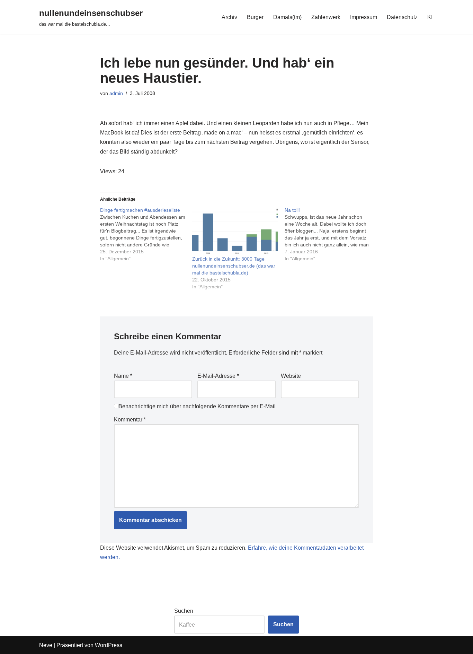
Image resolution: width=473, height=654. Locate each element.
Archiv (229, 17)
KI (429, 17)
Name (123, 376)
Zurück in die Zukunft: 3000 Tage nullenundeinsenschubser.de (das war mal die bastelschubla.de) (233, 266)
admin (116, 93)
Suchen (183, 611)
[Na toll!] (331, 234)
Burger (255, 17)
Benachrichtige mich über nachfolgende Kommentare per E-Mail (197, 406)
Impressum (363, 17)
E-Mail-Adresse (218, 376)
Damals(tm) (287, 17)
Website (291, 376)
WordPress (108, 645)
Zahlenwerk (325, 17)
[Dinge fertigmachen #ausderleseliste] (146, 234)
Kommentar (130, 419)
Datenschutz (402, 17)
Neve (45, 645)
